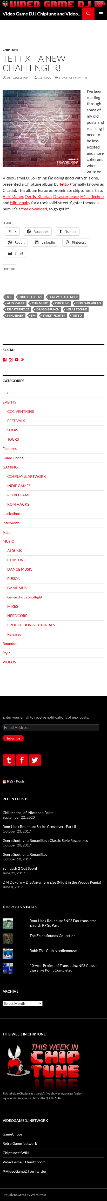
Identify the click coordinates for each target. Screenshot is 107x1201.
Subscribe (13, 738)
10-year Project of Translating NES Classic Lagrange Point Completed (63, 967)
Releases (14, 634)
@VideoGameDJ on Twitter (24, 1171)
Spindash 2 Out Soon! (20, 868)
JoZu (7, 532)
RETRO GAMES (19, 495)
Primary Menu (101, 13)
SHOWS (13, 430)
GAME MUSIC (18, 588)
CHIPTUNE (10, 50)
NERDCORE (17, 615)
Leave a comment (73, 78)
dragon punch (47, 309)
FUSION (14, 578)
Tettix (64, 184)
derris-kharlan (88, 303)
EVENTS (9, 402)
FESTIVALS (16, 420)
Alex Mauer (13, 196)
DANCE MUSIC (19, 569)
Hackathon (11, 513)
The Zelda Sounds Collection (53, 935)
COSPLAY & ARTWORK (26, 476)
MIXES (12, 606)
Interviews (11, 523)
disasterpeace (18, 309)
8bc (9, 297)
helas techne (76, 309)
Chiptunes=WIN (16, 1152)
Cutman (44, 78)
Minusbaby (20, 202)
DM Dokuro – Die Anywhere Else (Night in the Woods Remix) (52, 882)
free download (34, 208)
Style (6, 653)
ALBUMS (14, 550)
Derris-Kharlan (38, 196)
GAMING (10, 467)
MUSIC (8, 541)
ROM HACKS (18, 504)
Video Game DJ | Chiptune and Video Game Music (42, 14)
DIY (6, 393)
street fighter (54, 315)
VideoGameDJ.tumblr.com (24, 1162)
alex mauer (16, 303)
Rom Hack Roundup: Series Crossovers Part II (39, 826)
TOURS (13, 439)
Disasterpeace (66, 196)
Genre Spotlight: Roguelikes (25, 854)
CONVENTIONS (20, 411)
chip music (40, 303)
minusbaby (15, 315)
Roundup (10, 643)
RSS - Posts (15, 781)
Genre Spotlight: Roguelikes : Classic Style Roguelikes (45, 840)
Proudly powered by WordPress (24, 1195)
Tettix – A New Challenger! (34, 63)
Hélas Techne (92, 196)
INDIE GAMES (18, 485)
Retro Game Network (20, 1143)
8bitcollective (30, 297)
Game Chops (13, 458)
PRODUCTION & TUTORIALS (31, 625)
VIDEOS (9, 662)
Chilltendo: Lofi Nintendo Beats (28, 812)
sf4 (33, 315)
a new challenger (64, 297)
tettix (77, 315)
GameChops (12, 1134)
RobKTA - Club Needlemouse (53, 950)
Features (10, 448)
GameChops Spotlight (24, 597)
